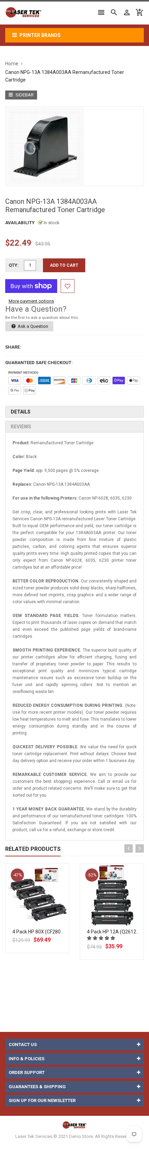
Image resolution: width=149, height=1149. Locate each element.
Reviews (21, 426)
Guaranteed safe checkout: (39, 362)
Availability (20, 222)
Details (20, 412)
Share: (13, 347)
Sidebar (24, 94)
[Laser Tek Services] (74, 1124)
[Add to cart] (45, 917)
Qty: (14, 265)
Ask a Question (32, 326)
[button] (101, 938)
